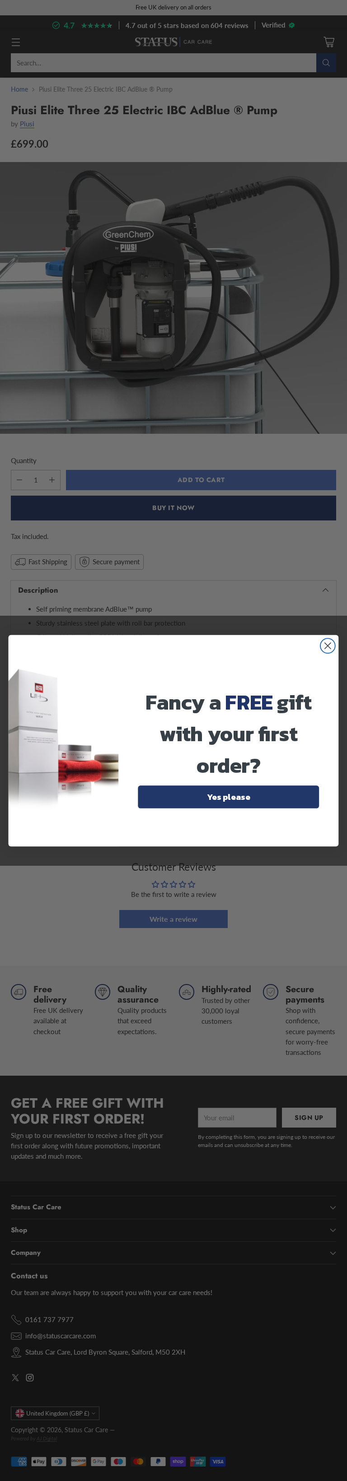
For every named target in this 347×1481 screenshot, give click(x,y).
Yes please (228, 796)
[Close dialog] (327, 645)
